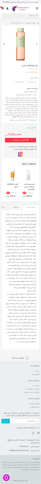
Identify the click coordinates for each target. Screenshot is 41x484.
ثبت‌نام (5, 421)
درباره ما (36, 371)
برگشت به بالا (18, 358)
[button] (4, 8)
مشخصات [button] (16, 207)
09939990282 (24, 446)
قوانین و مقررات (34, 404)
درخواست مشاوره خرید (32, 389)
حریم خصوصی (35, 407)
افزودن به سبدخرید (19, 140)
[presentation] (37, 44)
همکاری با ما (35, 374)
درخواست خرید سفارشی (31, 392)
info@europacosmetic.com (19, 450)
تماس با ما (36, 386)
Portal (14, 481)
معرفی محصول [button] (31, 207)
